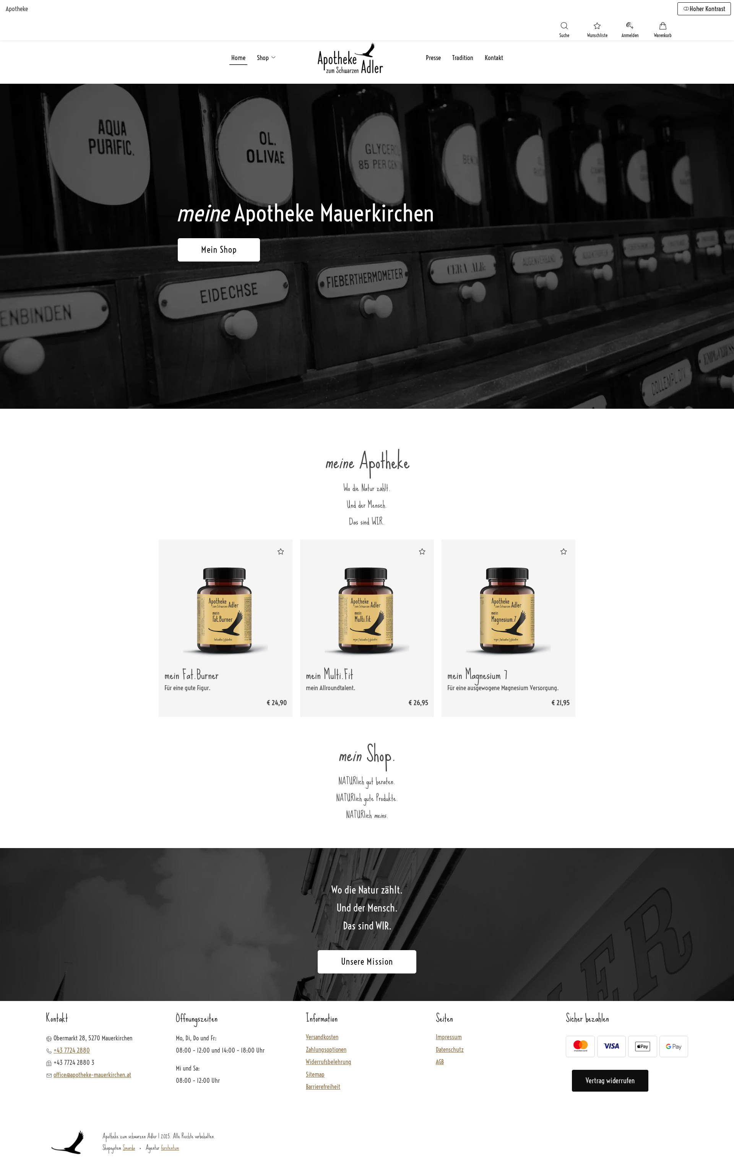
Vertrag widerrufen (610, 1080)
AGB (440, 1062)
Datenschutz (450, 1049)
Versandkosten (322, 1037)
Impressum (449, 1037)
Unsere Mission (367, 961)
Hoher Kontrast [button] (707, 9)
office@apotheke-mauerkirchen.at (92, 1075)
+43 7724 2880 (72, 1050)
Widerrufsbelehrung (328, 1062)
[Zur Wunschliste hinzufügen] (280, 551)
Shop (263, 58)
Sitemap (315, 1074)
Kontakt (494, 58)
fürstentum (170, 1147)
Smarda (129, 1147)
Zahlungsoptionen (326, 1049)
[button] (564, 31)
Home (238, 58)
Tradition (462, 58)
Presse (433, 58)
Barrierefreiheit (323, 1087)
